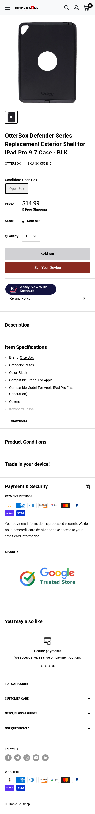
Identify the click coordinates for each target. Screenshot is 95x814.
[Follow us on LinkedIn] (45, 757)
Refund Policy (20, 298)
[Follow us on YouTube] (36, 757)
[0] (86, 8)
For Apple (45, 380)
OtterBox (13, 163)
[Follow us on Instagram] (26, 757)
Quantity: (12, 236)
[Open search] (66, 7)
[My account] (76, 7)
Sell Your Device (47, 267)
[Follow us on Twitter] (17, 757)
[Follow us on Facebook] (8, 757)
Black (23, 372)
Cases (29, 365)
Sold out (47, 254)
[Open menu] (7, 8)
